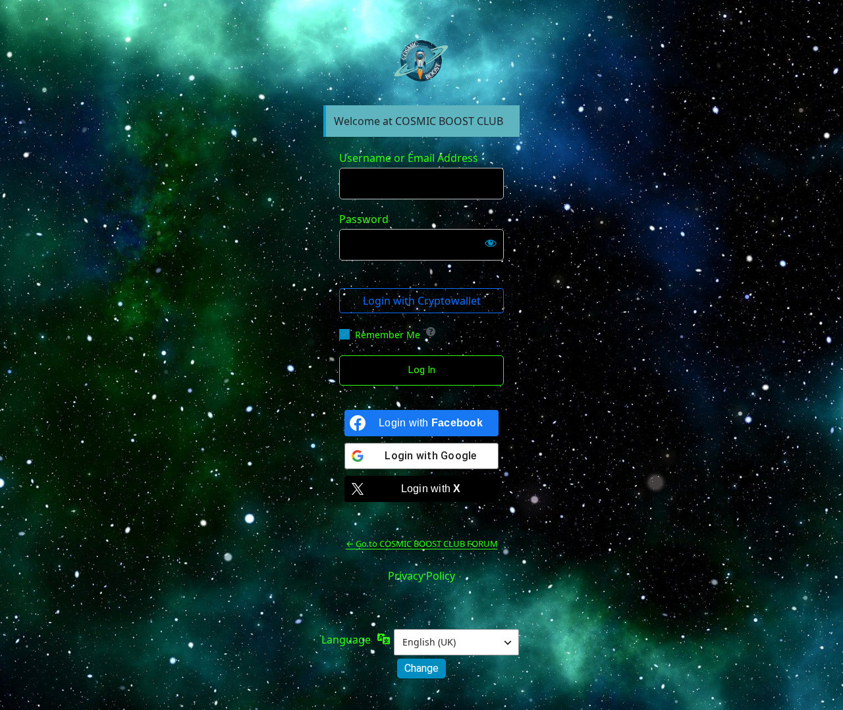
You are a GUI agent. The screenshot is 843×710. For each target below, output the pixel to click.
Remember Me (387, 334)
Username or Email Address (408, 158)
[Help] (431, 332)
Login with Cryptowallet (422, 300)
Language (346, 639)
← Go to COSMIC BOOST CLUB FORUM (422, 543)
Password (364, 219)
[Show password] (490, 242)
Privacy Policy (421, 576)
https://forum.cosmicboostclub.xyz (421, 61)
